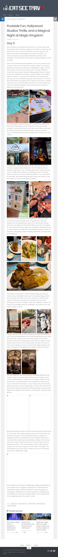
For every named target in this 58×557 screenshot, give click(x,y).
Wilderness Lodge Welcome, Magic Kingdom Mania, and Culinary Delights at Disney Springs (42, 526)
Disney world (14, 503)
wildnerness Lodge (11, 505)
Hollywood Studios (22, 503)
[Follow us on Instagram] (48, 551)
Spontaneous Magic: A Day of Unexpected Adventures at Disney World (13, 526)
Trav (9, 39)
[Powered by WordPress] (9, 552)
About (17, 15)
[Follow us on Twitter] (51, 551)
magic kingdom (31, 503)
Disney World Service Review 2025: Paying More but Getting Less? (28, 525)
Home (4, 15)
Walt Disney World (41, 503)
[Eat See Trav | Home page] (23, 6)
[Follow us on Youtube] (54, 551)
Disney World (11, 19)
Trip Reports (21, 19)
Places (10, 15)
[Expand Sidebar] (3, 19)
